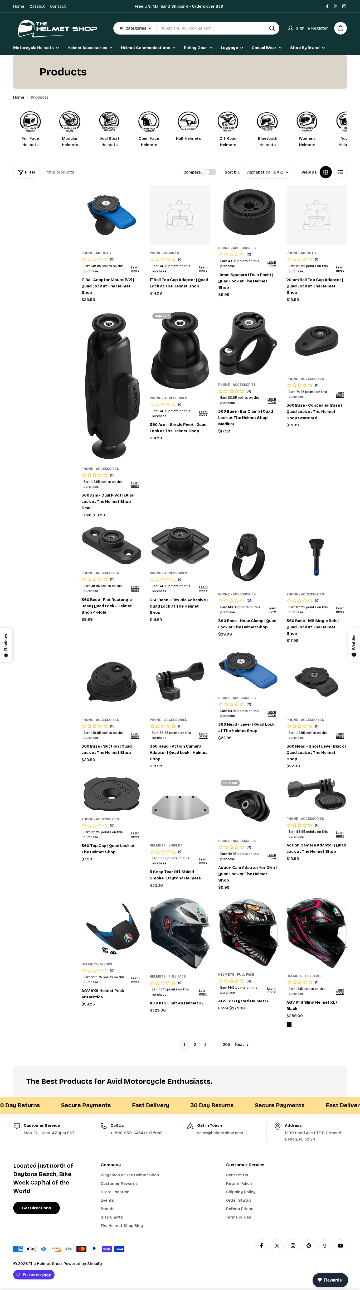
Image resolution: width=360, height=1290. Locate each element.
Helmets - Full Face (168, 976)
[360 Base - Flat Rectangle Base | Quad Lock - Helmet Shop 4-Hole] (111, 545)
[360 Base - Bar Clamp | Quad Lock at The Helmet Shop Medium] (248, 343)
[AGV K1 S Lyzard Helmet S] (248, 932)
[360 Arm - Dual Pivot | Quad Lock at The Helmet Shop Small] (111, 385)
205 (226, 1044)
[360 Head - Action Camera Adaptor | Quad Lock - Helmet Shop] (180, 682)
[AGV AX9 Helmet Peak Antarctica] (111, 927)
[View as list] (340, 172)
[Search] (272, 28)
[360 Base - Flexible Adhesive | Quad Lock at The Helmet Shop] (180, 546)
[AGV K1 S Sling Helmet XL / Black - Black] (289, 1024)
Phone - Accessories (237, 248)
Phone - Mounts (96, 253)
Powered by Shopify (83, 1263)
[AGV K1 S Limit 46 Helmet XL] (180, 933)
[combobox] (196, 28)
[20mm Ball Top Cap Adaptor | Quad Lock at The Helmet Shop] (316, 215)
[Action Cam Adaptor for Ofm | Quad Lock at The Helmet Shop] (248, 805)
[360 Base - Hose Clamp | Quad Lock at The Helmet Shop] (248, 556)
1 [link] (184, 1044)
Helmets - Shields (166, 845)
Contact (58, 6)
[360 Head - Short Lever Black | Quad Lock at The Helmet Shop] (316, 682)
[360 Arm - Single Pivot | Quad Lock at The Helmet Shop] (180, 350)
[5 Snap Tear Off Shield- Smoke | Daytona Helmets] (180, 807)
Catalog (37, 6)
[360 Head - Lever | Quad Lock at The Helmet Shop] (248, 671)
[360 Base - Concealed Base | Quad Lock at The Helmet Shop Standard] (316, 340)
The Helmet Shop (45, 1263)
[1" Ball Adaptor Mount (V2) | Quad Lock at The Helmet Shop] (111, 215)
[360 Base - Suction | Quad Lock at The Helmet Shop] (111, 682)
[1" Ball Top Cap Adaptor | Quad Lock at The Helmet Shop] (180, 215)
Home (18, 6)
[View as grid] (325, 172)
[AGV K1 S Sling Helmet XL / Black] (316, 933)
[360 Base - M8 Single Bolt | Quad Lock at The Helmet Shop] (316, 556)
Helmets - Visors (96, 964)
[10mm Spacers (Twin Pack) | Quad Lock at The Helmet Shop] (248, 212)
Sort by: (232, 172)
